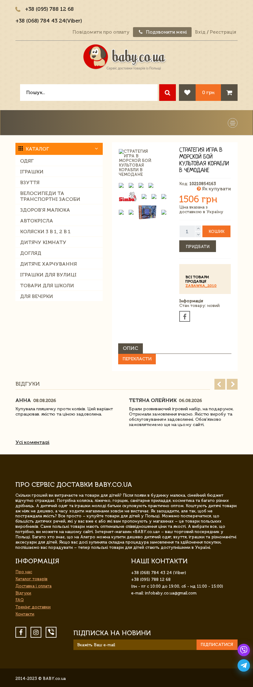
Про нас (23, 571)
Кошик (216, 231)
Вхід (200, 32)
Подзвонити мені (166, 32)
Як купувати (216, 189)
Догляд (30, 253)
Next (232, 384)
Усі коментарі (32, 442)
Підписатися (217, 644)
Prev (219, 384)
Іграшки (32, 172)
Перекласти (136, 359)
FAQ (19, 600)
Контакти (24, 614)
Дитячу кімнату (43, 242)
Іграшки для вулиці (48, 275)
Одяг (27, 161)
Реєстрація (223, 32)
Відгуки (23, 593)
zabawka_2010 (201, 285)
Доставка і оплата (33, 586)
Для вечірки (36, 296)
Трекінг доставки (33, 607)
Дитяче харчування (48, 264)
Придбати (197, 246)
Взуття (29, 182)
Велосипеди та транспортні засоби (50, 196)
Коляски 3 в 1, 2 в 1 (45, 231)
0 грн (208, 92)
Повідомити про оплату (101, 32)
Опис (130, 348)
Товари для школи (47, 285)
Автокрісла (36, 221)
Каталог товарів (31, 579)
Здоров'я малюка (45, 210)
